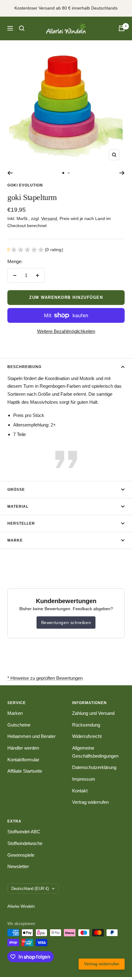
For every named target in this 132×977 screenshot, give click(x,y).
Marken (15, 713)
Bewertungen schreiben (66, 622)
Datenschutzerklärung (94, 767)
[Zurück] (10, 173)
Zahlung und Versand (93, 713)
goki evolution (25, 185)
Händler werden (23, 748)
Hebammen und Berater (31, 736)
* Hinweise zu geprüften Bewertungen (45, 678)
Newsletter (18, 866)
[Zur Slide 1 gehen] (63, 173)
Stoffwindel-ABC (23, 831)
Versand (49, 218)
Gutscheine (18, 724)
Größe (16, 489)
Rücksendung (86, 724)
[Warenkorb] (121, 28)
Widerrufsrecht (87, 736)
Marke (15, 540)
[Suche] (22, 28)
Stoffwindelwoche (24, 843)
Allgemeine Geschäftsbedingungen (95, 752)
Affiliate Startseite (24, 771)
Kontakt (79, 790)
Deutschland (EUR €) (30, 888)
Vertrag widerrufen (90, 802)
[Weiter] (122, 173)
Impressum (83, 779)
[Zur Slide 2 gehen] (69, 173)
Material (18, 506)
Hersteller (21, 523)
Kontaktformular (23, 759)
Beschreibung (24, 367)
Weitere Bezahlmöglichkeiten (66, 331)
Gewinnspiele (20, 855)
